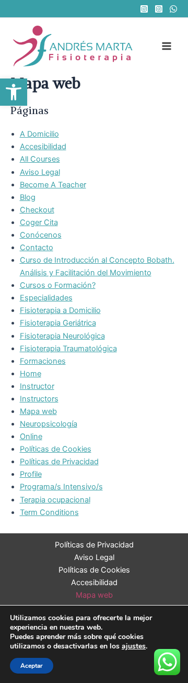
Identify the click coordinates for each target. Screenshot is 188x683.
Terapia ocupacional (55, 500)
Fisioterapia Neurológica (62, 336)
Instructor (37, 386)
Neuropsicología (48, 424)
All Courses (40, 159)
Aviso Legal (40, 172)
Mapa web (38, 411)
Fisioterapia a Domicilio (60, 310)
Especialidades (46, 298)
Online (31, 436)
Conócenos (41, 235)
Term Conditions (49, 512)
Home (30, 373)
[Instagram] (144, 9)
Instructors (39, 399)
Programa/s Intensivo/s (61, 486)
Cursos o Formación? (58, 285)
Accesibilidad (43, 146)
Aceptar (31, 666)
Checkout (37, 210)
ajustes (134, 646)
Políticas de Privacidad (59, 461)
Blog (28, 197)
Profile (31, 474)
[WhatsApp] (173, 9)
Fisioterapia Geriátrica (58, 323)
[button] (13, 92)
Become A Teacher (53, 184)
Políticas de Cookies (55, 449)
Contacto (36, 247)
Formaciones (43, 361)
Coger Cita (39, 222)
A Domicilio (39, 134)
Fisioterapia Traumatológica (68, 348)
